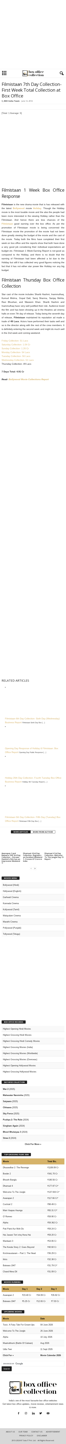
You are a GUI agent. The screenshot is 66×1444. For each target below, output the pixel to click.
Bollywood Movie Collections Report (29, 379)
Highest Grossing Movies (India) (18, 1047)
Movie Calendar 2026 (50, 1355)
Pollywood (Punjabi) (12, 928)
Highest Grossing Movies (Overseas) (20, 1059)
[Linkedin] (33, 1413)
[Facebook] (18, 1413)
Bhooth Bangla (9, 1180)
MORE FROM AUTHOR (43, 832)
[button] (61, 73)
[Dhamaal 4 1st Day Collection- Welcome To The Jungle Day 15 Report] (54, 844)
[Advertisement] (33, 34)
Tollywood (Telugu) (11, 934)
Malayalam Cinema (12, 915)
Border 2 (7, 1173)
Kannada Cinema (11, 903)
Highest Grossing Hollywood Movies (19, 1071)
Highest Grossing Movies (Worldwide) (20, 1053)
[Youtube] (47, 1413)
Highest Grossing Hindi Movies (17, 1035)
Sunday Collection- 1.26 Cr (15, 348)
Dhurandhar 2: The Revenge (16, 1167)
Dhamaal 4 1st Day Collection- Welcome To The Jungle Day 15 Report (54, 856)
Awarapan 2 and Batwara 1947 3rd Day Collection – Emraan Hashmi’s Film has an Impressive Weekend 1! (11, 858)
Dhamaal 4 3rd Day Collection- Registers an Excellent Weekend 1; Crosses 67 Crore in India (32, 857)
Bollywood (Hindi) (11, 885)
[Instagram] (26, 1413)
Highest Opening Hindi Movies (17, 1029)
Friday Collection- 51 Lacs (15, 340)
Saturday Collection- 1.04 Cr (16, 344)
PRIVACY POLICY (26, 1435)
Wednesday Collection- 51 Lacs (18, 360)
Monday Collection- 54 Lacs (16, 352)
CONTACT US (36, 1431)
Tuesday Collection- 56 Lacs (16, 356)
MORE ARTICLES (20, 832)
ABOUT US (10, 1431)
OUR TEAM (23, 1431)
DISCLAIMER (42, 1435)
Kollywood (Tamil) (11, 909)
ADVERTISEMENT (53, 1431)
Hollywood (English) (12, 891)
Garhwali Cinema (11, 897)
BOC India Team (11, 101)
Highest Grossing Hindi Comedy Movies (21, 1041)
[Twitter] (40, 1413)
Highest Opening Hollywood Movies (19, 1065)
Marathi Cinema (10, 922)
